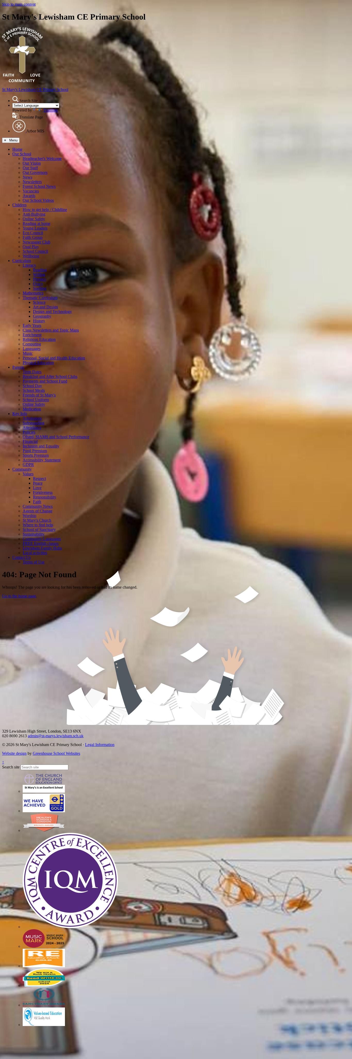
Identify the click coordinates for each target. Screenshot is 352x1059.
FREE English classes (40, 543)
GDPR (28, 464)
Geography (42, 316)
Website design (14, 753)
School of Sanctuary (39, 529)
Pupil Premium (35, 450)
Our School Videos (38, 200)
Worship (29, 515)
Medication (32, 409)
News (27, 177)
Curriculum (21, 260)
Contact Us (21, 557)
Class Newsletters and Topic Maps (51, 330)
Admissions (32, 418)
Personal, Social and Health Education (54, 358)
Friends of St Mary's (39, 395)
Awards (29, 195)
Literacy (29, 265)
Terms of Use (34, 562)
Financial (30, 441)
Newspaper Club (36, 242)
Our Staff (30, 168)
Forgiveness (43, 492)
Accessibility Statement (42, 460)
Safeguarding (33, 423)
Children (19, 205)
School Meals (34, 390)
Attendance (32, 427)
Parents (18, 367)
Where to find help (38, 525)
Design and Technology (52, 311)
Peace (38, 483)
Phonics (39, 279)
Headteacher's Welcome (42, 158)
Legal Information (99, 744)
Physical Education (38, 362)
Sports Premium (36, 455)
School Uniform (36, 399)
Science (39, 302)
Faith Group (33, 237)
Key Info (19, 413)
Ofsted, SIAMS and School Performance (56, 437)
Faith (37, 501)
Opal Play (31, 246)
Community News (38, 506)
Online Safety (34, 219)
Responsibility (44, 497)
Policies (29, 432)
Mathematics (33, 293)
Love (37, 488)
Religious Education (39, 339)
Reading (40, 270)
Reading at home (36, 223)
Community (22, 469)
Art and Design (45, 307)
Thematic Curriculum (40, 297)
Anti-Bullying (34, 214)
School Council (35, 251)
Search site (11, 767)
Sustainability (34, 534)
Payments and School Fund (45, 381)
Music (28, 353)
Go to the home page (19, 596)
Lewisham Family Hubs (42, 548)
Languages (31, 348)
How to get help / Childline (45, 209)
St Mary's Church (37, 520)
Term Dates (32, 372)
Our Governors (35, 172)
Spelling (39, 288)
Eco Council (33, 233)
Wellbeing (31, 256)
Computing (32, 344)
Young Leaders (35, 228)
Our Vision (32, 163)
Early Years (32, 325)
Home (17, 149)
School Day (32, 386)
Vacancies (31, 191)
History (39, 321)
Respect (39, 478)
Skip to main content (19, 4)
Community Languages (42, 539)
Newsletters (32, 182)
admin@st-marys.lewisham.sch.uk (55, 736)
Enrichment (32, 335)
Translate (50, 110)
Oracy (38, 284)
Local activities (35, 552)
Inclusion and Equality (41, 446)
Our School (21, 154)
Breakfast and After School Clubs (50, 376)
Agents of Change (37, 511)
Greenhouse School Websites (56, 753)
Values (28, 474)
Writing (39, 274)
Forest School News (39, 186)
